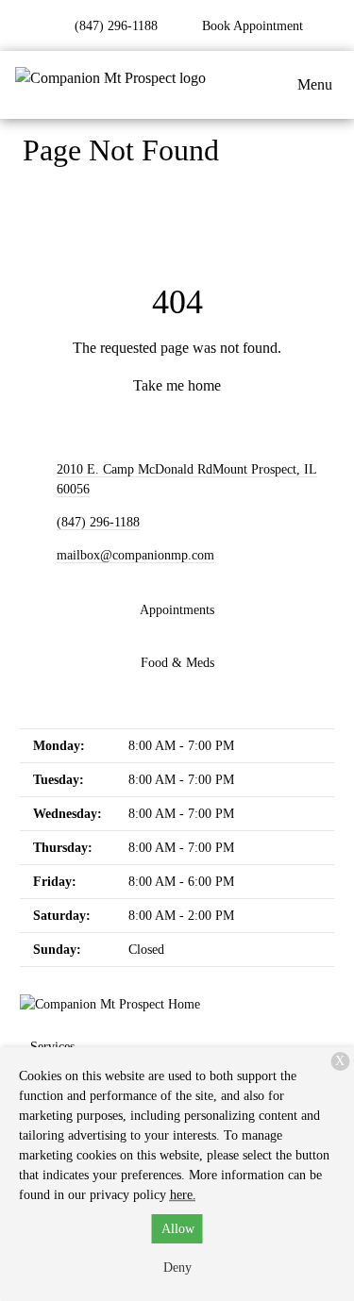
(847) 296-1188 (98, 522)
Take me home (177, 385)
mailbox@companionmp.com (135, 555)
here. (183, 1195)
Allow (177, 1229)
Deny (177, 1267)
